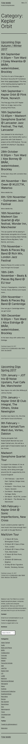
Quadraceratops (6, 694)
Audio (3, 645)
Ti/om (3, 712)
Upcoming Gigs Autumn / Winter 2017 (11, 45)
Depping (3, 658)
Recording (4, 696)
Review (3, 699)
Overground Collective (8, 691)
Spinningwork (5, 709)
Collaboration (14, 348)
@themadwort (12, 620)
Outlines (3, 689)
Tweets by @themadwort (9, 724)
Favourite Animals (6, 663)
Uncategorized (5, 714)
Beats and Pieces (6, 648)
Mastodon (4, 728)
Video (3, 717)
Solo (2, 707)
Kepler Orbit (5, 671)
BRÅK (3, 650)
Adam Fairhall (5, 642)
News (3, 686)
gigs (19, 348)
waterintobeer (14, 81)
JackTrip (3, 668)
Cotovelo (4, 655)
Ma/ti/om (7, 577)
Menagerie (4, 684)
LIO (2, 673)
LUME (3, 676)
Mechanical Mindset (7, 681)
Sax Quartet (8, 350)
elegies (3, 660)
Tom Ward (6, 3)
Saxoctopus (5, 704)
